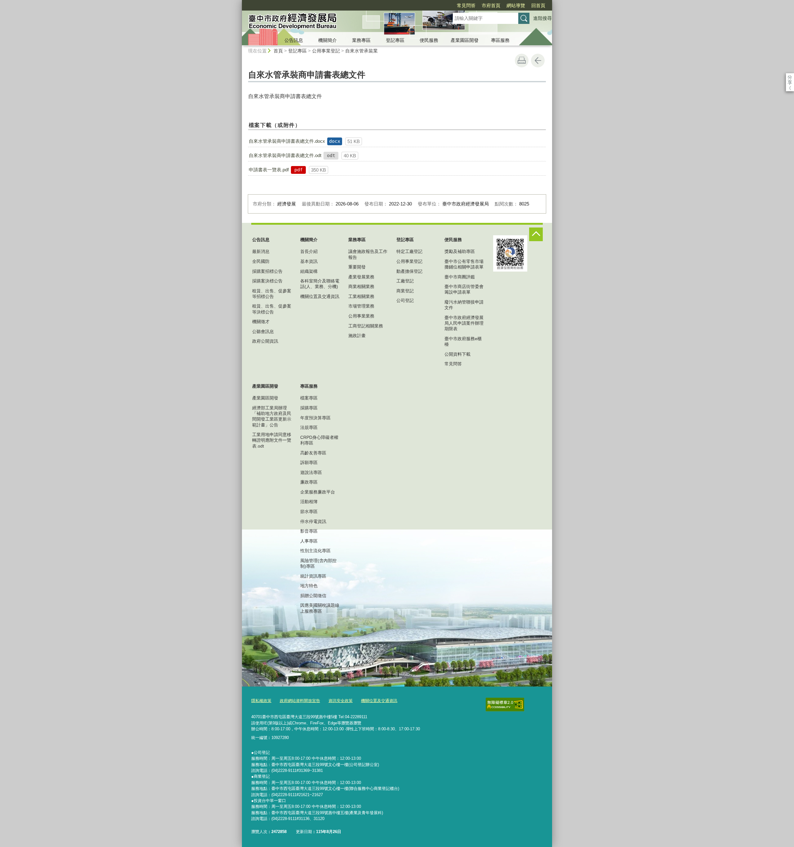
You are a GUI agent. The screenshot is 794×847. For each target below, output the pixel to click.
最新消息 (261, 251)
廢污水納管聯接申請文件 (464, 305)
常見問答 (466, 5)
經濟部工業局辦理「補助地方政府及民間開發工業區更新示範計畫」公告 (271, 416)
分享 (789, 77)
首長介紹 (309, 251)
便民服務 (429, 40)
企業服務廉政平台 (317, 491)
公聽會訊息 (263, 331)
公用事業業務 (361, 315)
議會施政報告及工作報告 (367, 254)
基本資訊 (309, 261)
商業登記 (405, 290)
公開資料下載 (457, 354)
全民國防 (261, 261)
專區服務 (500, 40)
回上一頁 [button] (538, 60)
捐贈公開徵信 (313, 595)
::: (239, 2)
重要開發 (357, 266)
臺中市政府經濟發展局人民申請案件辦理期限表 (464, 323)
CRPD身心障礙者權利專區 (319, 440)
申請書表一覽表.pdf (269, 169)
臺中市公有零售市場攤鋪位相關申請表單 (464, 264)
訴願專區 (309, 462)
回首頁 (538, 5)
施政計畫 (357, 335)
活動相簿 (309, 501)
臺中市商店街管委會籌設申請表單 (464, 289)
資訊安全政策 (340, 700)
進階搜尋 (542, 18)
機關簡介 (327, 40)
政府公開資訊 (265, 341)
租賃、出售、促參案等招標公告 (271, 293)
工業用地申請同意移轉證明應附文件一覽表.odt (271, 440)
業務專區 (361, 40)
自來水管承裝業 (361, 50)
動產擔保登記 (409, 271)
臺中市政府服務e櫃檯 (463, 341)
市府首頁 (491, 5)
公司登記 (405, 300)
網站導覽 (515, 5)
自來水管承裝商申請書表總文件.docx (287, 141)
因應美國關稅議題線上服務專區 (319, 608)
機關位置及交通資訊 (319, 296)
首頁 (278, 50)
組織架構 (309, 271)
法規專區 (309, 427)
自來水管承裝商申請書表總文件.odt (285, 155)
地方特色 (309, 585)
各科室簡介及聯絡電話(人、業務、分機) (319, 283)
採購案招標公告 (267, 271)
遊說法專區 (311, 472)
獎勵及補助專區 (459, 251)
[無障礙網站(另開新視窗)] (505, 704)
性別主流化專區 (315, 550)
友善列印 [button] (522, 60)
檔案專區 (309, 397)
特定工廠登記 (409, 251)
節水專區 (309, 511)
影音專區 (309, 531)
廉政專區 (309, 482)
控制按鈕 (536, 234)
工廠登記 (405, 280)
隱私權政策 (261, 700)
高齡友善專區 (313, 452)
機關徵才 (261, 321)
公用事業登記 (326, 50)
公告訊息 (293, 40)
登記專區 (395, 40)
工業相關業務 (361, 296)
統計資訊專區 (313, 576)
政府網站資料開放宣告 (300, 700)
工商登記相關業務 (365, 325)
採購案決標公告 (267, 280)
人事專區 (309, 540)
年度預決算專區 (315, 417)
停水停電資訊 (313, 521)
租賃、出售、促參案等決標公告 (271, 309)
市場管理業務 (361, 306)
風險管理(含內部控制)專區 (318, 563)
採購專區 (309, 407)
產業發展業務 (361, 276)
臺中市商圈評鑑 (459, 276)
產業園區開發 (465, 40)
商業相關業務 (361, 286)
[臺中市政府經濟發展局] (340, 22)
